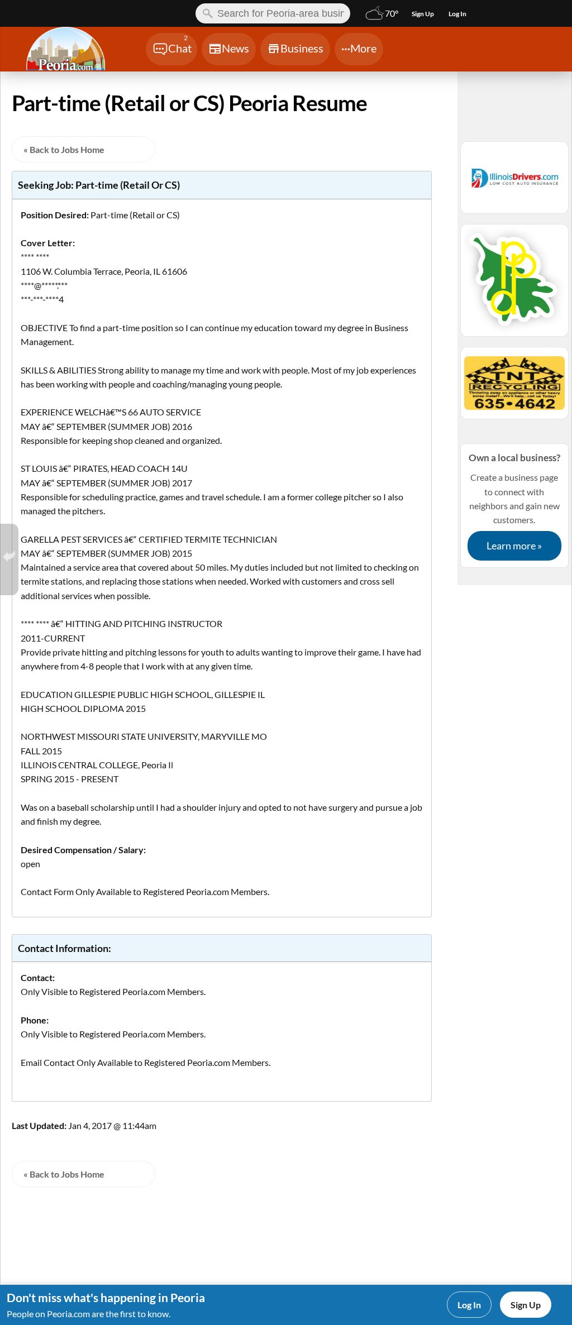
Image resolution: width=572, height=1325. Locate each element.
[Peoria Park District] (514, 285)
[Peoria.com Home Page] (72, 50)
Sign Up (526, 1304)
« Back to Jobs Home (63, 149)
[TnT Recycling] (514, 388)
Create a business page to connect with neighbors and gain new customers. (514, 502)
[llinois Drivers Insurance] (514, 182)
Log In (469, 1304)
